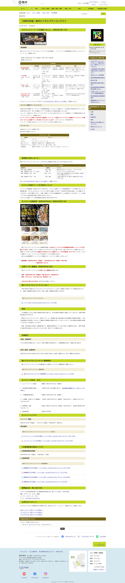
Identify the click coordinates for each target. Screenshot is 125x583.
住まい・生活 (45, 12)
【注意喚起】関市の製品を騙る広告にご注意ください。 (98, 70)
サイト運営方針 (33, 551)
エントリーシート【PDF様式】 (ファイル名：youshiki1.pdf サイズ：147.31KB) (48, 440)
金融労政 (93, 117)
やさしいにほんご (103, 4)
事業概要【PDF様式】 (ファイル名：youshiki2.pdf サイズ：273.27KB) (45, 472)
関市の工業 (94, 80)
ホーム (28, 12)
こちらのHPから (56, 101)
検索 (103, 13)
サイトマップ (23, 551)
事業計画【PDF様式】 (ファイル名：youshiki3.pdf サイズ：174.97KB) (45, 481)
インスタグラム (31, 514)
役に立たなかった (47, 524)
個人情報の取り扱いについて (46, 551)
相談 (92, 119)
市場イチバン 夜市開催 (97, 75)
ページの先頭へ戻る (99, 545)
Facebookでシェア (70, 536)
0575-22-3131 (26, 559)
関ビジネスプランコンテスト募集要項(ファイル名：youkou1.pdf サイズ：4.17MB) (49, 373)
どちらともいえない (35, 524)
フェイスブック (31, 512)
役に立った (25, 524)
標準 (85, 3)
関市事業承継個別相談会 (98, 77)
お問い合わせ (59, 551)
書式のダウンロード (96, 126)
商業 (92, 114)
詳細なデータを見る (98, 569)
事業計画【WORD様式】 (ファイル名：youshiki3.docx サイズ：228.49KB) (47, 477)
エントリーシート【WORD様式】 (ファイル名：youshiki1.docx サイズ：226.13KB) (49, 436)
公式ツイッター (31, 510)
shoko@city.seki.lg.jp (32, 498)
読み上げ (94, 4)
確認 (62, 528)
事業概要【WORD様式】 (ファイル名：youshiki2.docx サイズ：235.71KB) (47, 468)
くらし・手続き (36, 12)
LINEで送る (103, 536)
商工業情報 (54, 12)
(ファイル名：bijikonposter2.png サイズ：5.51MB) (40, 302)
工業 (92, 111)
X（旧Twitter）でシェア (87, 536)
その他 (93, 129)
